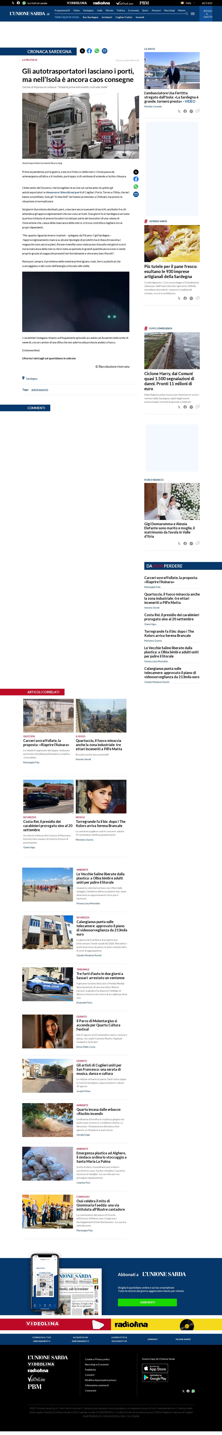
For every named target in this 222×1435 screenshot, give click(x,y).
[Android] (168, 1377)
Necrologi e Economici (97, 1364)
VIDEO (190, 101)
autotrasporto (39, 389)
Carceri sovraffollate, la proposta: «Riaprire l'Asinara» (171, 580)
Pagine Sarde (183, 1339)
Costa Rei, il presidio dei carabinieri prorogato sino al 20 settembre (171, 617)
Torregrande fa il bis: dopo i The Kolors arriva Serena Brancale (169, 633)
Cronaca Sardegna (49, 51)
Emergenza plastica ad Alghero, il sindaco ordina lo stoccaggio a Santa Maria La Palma (101, 1157)
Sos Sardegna (90, 17)
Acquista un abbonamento (80, 1339)
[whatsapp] (23, 3)
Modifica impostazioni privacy (100, 1380)
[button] (82, 50)
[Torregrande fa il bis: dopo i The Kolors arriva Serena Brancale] (101, 796)
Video (76, 10)
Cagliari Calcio (124, 17)
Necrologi (169, 10)
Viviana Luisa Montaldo (156, 661)
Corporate (90, 1390)
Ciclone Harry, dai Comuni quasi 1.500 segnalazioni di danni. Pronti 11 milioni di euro (169, 381)
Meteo (181, 10)
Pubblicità (90, 1369)
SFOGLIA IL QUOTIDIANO (206, 13)
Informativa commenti (97, 1385)
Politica (121, 10)
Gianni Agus (150, 624)
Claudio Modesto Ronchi (156, 682)
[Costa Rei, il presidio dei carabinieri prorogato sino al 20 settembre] (48, 796)
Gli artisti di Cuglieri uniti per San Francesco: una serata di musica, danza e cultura (99, 1069)
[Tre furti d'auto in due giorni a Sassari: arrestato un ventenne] (47, 984)
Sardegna (88, 10)
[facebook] (18, 3)
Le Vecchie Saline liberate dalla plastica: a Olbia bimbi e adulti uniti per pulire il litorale (171, 652)
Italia (99, 10)
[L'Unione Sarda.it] (30, 14)
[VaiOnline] (124, 3)
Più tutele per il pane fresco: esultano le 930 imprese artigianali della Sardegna (170, 271)
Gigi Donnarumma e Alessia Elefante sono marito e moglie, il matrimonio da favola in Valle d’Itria (169, 530)
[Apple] (168, 1368)
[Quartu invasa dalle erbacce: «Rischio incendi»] (47, 1120)
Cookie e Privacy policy (97, 1359)
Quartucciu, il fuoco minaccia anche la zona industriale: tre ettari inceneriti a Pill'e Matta (172, 598)
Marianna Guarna (153, 640)
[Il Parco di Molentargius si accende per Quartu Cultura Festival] (47, 1031)
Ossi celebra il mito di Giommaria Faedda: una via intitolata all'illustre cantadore (100, 1205)
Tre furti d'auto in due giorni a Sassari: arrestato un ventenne (100, 975)
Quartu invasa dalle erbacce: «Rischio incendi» (98, 1111)
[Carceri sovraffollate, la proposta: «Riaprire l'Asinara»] (48, 716)
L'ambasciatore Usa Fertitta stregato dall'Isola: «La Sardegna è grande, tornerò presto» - (171, 97)
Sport (145, 10)
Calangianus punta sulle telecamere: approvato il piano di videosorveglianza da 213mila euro (171, 672)
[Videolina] (77, 3)
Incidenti (107, 17)
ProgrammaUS (62, 10)
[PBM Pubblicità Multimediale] (144, 3)
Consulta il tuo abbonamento (41, 1339)
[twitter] (13, 3)
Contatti (89, 1374)
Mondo (109, 10)
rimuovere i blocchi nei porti (64, 192)
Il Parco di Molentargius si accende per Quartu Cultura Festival (98, 1025)
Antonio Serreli (151, 607)
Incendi (140, 17)
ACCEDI (207, 3)
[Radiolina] (101, 3)
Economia (133, 10)
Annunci (156, 10)
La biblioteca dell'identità (119, 1339)
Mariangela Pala (152, 587)
